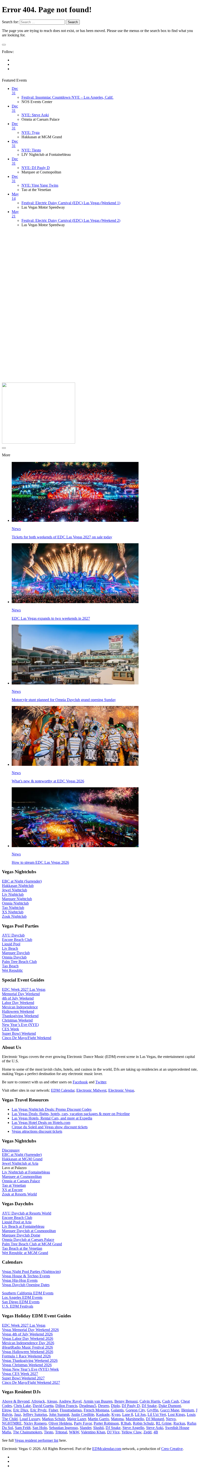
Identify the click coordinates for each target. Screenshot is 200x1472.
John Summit (59, 1414)
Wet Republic (12, 970)
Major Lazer (76, 1419)
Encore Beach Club (17, 940)
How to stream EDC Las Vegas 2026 (40, 862)
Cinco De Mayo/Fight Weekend (26, 1038)
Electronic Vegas (121, 1090)
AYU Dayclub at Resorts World (26, 1213)
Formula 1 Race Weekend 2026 (26, 1356)
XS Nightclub (12, 912)
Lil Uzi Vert (157, 1414)
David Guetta (43, 1406)
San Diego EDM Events (21, 1302)
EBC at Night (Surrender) (22, 881)
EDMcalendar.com (106, 1449)
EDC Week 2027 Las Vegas (23, 989)
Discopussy (11, 1150)
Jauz (17, 1414)
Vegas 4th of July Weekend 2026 (27, 1334)
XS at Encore (12, 1190)
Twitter (100, 1082)
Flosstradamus (71, 1410)
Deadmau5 (87, 1406)
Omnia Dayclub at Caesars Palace (28, 1239)
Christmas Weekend (17, 1020)
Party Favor (83, 1423)
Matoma (117, 1419)
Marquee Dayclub (16, 953)
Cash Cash (170, 1401)
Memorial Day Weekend (21, 994)
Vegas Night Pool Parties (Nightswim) (31, 1271)
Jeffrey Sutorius (35, 1414)
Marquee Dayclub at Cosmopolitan (29, 1231)
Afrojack (38, 1401)
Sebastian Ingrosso (63, 1428)
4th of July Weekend (18, 998)
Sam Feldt (22, 1428)
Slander (85, 1428)
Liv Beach (10, 948)
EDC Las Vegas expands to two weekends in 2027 (51, 618)
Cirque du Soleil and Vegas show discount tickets (50, 1127)
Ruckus (179, 1423)
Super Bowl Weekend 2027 (23, 1378)
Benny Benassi (126, 1401)
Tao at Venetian (14, 1185)
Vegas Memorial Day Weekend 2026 (30, 1330)
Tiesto (48, 1432)
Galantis (117, 1410)
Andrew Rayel (70, 1401)
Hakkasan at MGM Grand (22, 1159)
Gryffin (152, 1410)
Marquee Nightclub (17, 899)
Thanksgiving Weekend (20, 1016)
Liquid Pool (11, 944)
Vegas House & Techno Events (26, 1276)
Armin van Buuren (97, 1401)
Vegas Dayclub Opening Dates (26, 1285)
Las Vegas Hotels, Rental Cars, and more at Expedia (52, 1118)
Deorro (103, 1406)
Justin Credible (82, 1414)
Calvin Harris (150, 1401)
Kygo (115, 1414)
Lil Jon (140, 1414)
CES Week (10, 1029)
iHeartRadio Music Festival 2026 (27, 1347)
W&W (74, 1432)
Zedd (147, 1432)
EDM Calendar (62, 1090)
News (16, 529)
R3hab (126, 1423)
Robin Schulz (143, 1423)
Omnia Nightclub (15, 903)
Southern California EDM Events (27, 1293)
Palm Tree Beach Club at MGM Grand (32, 1244)
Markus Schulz (53, 1419)
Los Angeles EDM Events (22, 1297)
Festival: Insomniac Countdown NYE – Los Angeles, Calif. (67, 97)
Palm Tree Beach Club (19, 962)
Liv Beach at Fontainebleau (23, 1226)
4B (155, 1432)
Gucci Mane (169, 1410)
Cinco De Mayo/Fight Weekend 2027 (31, 1382)
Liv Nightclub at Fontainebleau (26, 1172)
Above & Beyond (16, 1401)
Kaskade (103, 1414)
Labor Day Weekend (18, 1003)
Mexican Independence (20, 1007)
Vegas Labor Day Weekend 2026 (27, 1338)
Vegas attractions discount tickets (37, 1131)
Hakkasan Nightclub (18, 886)
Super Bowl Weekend (19, 1033)
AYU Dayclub (13, 935)
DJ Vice (113, 1432)
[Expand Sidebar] (4, 44)
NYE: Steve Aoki (35, 115)
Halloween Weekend (18, 1011)
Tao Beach (10, 966)
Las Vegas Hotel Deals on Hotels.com (41, 1122)
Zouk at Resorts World (19, 1194)
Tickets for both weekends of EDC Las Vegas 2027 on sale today (62, 537)
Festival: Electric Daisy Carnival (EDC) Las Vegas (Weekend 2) (70, 220)
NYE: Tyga (30, 132)
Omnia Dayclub (14, 957)
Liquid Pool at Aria (16, 1222)
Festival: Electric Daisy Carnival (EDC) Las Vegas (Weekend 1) (70, 203)
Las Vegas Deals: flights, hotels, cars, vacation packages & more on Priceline (71, 1114)
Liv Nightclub (13, 894)
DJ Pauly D (131, 1406)
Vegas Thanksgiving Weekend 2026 (30, 1360)
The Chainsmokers (27, 1432)
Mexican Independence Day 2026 (28, 1343)
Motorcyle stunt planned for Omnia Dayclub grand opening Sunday (64, 700)
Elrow (6, 1410)
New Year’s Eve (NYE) (20, 1025)
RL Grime (163, 1423)
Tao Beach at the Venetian (22, 1248)
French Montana (96, 1410)
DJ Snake (149, 1406)
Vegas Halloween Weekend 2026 (27, 1352)
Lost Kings (176, 1414)
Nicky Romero (35, 1423)
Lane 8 (127, 1414)
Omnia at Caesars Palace (21, 1181)
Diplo (115, 1406)
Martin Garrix (98, 1419)
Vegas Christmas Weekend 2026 (27, 1365)
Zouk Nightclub (14, 916)
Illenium (187, 1410)
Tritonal (61, 1432)
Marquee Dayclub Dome (21, 1235)
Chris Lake (22, 1406)
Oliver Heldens (60, 1423)
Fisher (53, 1410)
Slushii (98, 1428)
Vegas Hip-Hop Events (20, 1280)
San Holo (39, 1428)
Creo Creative (172, 1449)
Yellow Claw (131, 1432)
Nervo (171, 1419)
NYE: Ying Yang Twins (39, 185)
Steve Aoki (154, 1428)
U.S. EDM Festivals (17, 1306)
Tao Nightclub (13, 908)
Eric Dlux (20, 1410)
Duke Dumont (170, 1406)
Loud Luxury (30, 1419)
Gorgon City (135, 1410)
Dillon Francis (66, 1406)
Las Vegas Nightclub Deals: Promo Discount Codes (51, 1109)
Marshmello (135, 1419)
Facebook (80, 1082)
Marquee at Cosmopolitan (22, 1176)
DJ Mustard (155, 1419)
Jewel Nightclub (14, 890)
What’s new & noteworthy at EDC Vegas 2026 (48, 781)
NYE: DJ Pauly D (35, 168)
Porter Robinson (106, 1423)
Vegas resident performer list (36, 1440)
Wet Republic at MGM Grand (25, 1253)
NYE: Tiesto (31, 150)
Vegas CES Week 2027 (20, 1374)
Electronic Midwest (91, 1090)
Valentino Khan (93, 1432)
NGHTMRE (12, 1423)
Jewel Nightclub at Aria (20, 1163)
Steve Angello (133, 1428)
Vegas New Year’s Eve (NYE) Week (30, 1369)
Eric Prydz (38, 1410)
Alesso (52, 1401)
